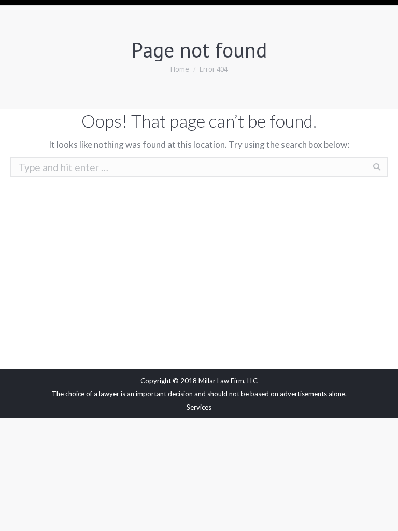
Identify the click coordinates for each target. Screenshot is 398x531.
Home (179, 69)
